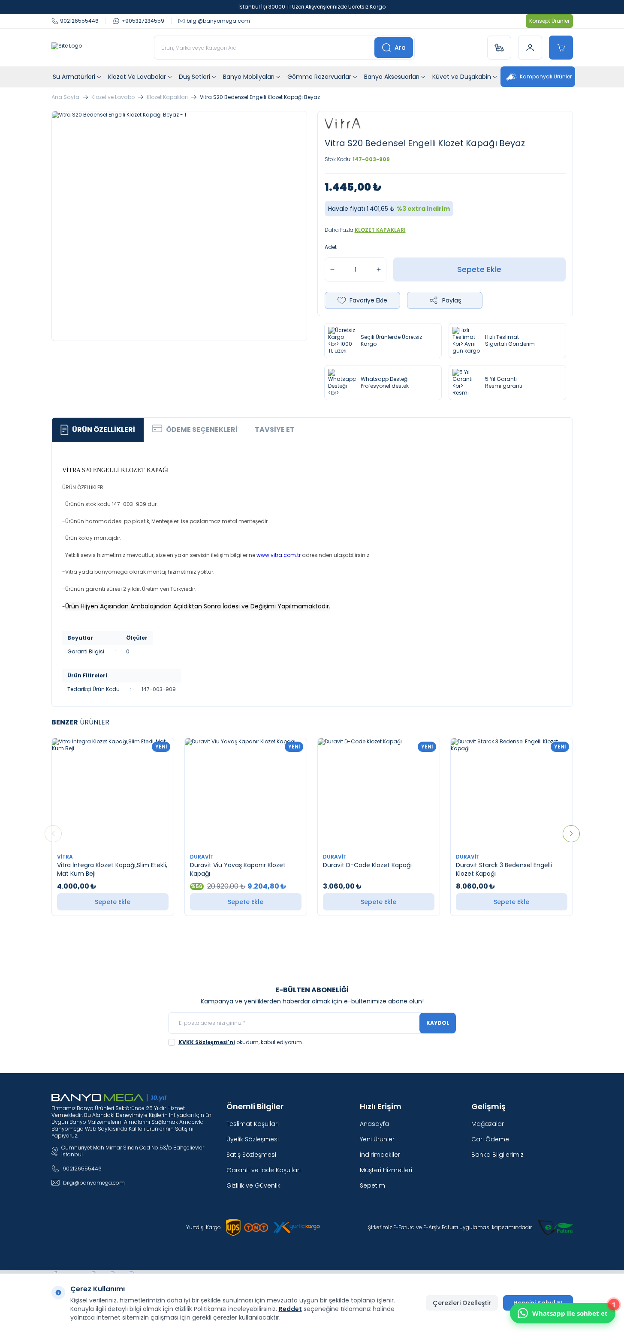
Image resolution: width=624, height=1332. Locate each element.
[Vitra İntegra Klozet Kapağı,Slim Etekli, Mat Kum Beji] (113, 793)
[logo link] (66, 47)
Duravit (202, 856)
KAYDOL (437, 1023)
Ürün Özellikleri (103, 429)
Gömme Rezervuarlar (319, 76)
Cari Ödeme (490, 1139)
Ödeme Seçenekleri (202, 429)
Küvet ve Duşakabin (461, 76)
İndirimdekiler (380, 1154)
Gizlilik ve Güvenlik (253, 1185)
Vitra (65, 856)
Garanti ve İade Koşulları (263, 1170)
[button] (53, 833)
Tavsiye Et (275, 429)
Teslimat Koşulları (252, 1123)
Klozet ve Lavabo (113, 97)
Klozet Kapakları (167, 97)
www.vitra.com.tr (278, 555)
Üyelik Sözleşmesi (252, 1139)
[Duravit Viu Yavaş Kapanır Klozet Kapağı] (246, 793)
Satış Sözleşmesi (251, 1154)
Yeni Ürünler (377, 1139)
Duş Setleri (194, 76)
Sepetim (372, 1185)
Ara (400, 47)
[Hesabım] (530, 47)
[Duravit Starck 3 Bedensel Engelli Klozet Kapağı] (512, 793)
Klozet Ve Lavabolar (137, 76)
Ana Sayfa (65, 97)
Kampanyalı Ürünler (546, 76)
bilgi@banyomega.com (94, 1182)
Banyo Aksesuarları (391, 76)
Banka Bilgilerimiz (497, 1154)
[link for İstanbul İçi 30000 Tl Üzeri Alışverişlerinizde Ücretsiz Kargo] (312, 7)
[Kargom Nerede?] (499, 48)
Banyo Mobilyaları (248, 76)
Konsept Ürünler (549, 20)
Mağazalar (487, 1123)
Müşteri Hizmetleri (386, 1170)
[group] (179, 226)
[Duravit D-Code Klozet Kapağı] (379, 793)
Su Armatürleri (74, 76)
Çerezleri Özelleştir (462, 1303)
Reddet (290, 1309)
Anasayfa (374, 1123)
